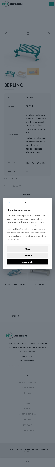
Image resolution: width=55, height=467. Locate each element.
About (44, 203)
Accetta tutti (27, 261)
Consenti (12, 203)
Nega (27, 248)
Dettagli (28, 203)
